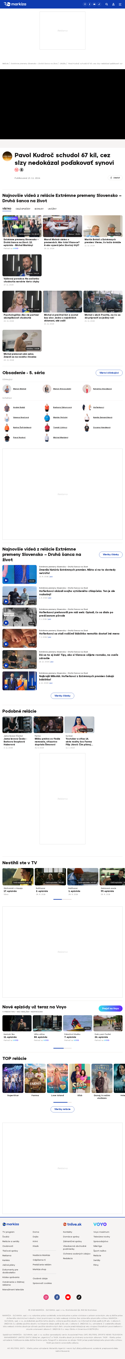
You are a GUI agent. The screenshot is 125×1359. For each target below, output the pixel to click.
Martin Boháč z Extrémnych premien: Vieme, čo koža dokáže (103, 241)
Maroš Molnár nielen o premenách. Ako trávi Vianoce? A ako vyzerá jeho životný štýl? (61, 242)
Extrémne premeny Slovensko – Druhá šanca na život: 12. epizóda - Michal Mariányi (21, 242)
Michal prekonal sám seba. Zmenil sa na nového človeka (20, 355)
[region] (62, 210)
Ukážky (63, 63)
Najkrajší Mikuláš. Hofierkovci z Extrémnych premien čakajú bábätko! (76, 678)
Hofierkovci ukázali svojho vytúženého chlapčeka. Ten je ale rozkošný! (77, 593)
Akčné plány (8, 1265)
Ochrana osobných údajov (76, 1253)
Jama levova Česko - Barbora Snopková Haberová (15, 742)
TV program (8, 1232)
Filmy (95, 1265)
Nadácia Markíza (41, 1255)
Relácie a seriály (10, 1241)
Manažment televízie (13, 1289)
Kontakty (67, 1232)
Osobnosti (7, 1246)
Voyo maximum (101, 1232)
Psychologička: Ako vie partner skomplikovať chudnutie (21, 316)
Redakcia (68, 1258)
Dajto (35, 1236)
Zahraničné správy (72, 1241)
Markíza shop (39, 1269)
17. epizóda (10, 891)
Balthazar (40, 888)
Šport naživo (99, 1251)
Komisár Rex (9, 1034)
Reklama (6, 1255)
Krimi (35, 1241)
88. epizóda (40, 1037)
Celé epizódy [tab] (23, 209)
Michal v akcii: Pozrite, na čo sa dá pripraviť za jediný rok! (102, 316)
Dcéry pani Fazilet (103, 1034)
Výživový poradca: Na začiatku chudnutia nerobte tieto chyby (21, 280)
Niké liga (97, 1246)
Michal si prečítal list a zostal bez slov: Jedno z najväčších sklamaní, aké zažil (61, 318)
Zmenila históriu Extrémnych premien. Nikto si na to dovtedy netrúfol (77, 572)
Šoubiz (5, 1236)
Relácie (5, 63)
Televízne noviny (101, 1236)
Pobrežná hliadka (72, 1034)
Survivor (69, 736)
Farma (38, 736)
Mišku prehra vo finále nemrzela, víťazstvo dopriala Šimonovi (47, 742)
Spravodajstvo (100, 1241)
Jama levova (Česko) (13, 736)
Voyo (15, 249)
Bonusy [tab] (39, 209)
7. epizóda (70, 1037)
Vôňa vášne (39, 1034)
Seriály (96, 1260)
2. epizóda (42, 891)
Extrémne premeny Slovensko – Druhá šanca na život (34, 63)
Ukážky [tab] (52, 209)
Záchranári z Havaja (13, 888)
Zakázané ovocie (108, 888)
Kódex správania (10, 1277)
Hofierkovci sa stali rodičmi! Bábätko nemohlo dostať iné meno (79, 633)
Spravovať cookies (42, 1283)
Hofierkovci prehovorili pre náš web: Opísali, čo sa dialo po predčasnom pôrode (76, 614)
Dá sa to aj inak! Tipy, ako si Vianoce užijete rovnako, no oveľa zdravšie (78, 657)
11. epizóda (10, 1037)
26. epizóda (101, 1037)
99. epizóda (107, 891)
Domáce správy (71, 1236)
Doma (36, 1232)
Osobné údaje (40, 1278)
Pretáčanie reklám (42, 1264)
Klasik (36, 1246)
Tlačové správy (10, 1251)
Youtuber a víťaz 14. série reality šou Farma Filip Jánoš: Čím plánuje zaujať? (79, 742)
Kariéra (6, 1260)
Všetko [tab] (6, 209)
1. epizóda (74, 891)
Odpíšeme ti (39, 1260)
